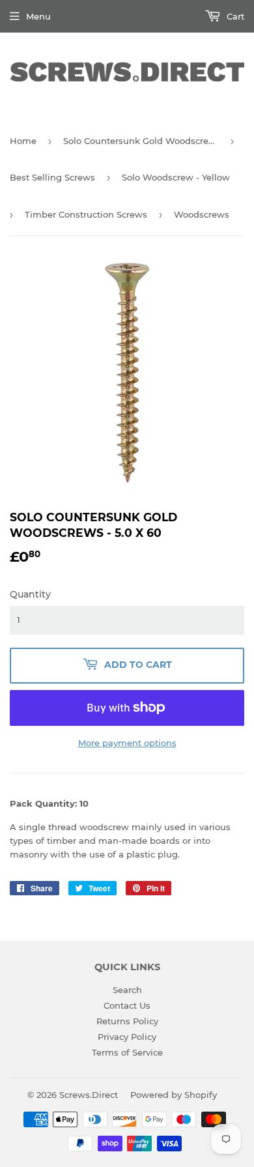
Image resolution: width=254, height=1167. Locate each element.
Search (127, 990)
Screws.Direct (88, 1094)
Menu (38, 16)
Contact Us (127, 1005)
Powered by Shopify (173, 1094)
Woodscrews (201, 214)
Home (23, 141)
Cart (234, 16)
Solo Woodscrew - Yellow (176, 177)
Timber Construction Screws (86, 214)
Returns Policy (127, 1021)
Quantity (30, 594)
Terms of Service (127, 1052)
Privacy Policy (127, 1036)
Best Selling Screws (52, 177)
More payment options (127, 743)
